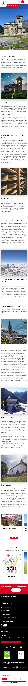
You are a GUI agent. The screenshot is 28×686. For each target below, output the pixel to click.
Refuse (23, 679)
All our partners (8, 621)
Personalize (14, 682)
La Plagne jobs (7, 607)
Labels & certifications (9, 617)
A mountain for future (9, 596)
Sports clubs (6, 614)
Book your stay (12, 5)
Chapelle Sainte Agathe (9, 528)
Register (16, 590)
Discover (3, 7)
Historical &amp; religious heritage (20, 7)
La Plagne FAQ (6, 610)
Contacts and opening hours (11, 642)
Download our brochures (10, 600)
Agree (4, 679)
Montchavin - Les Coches (9, 516)
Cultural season (11, 576)
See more (14, 537)
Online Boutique (7, 603)
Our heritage (9, 7)
